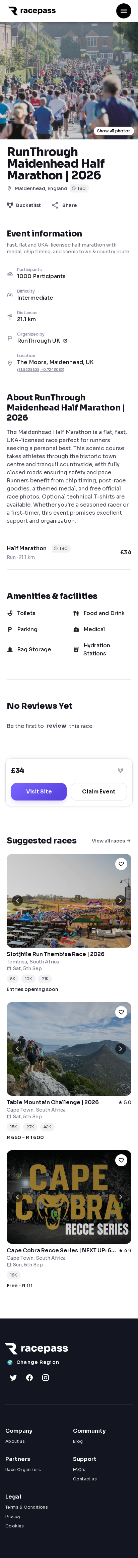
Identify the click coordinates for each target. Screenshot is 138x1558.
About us (15, 1441)
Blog (78, 1441)
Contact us (85, 1478)
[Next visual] (120, 900)
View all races (108, 841)
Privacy (13, 1516)
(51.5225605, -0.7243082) (40, 369)
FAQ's (79, 1469)
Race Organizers (23, 1469)
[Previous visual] (17, 900)
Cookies (14, 1525)
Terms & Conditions (26, 1507)
